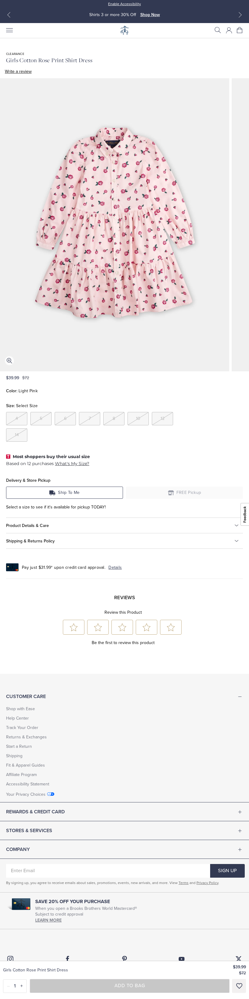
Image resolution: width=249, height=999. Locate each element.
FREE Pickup (188, 492)
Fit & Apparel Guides (25, 765)
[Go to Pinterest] (124, 959)
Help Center (17, 718)
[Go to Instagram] (10, 959)
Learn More (48, 920)
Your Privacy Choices (26, 794)
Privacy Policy (207, 883)
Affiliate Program (21, 774)
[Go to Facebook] (67, 959)
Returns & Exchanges (26, 737)
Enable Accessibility (124, 4)
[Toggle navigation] (9, 30)
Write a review (18, 71)
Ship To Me (69, 492)
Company (18, 849)
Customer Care (26, 697)
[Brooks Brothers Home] (124, 30)
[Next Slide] (240, 14)
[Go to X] (239, 959)
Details (115, 567)
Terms (184, 883)
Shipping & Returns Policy (30, 541)
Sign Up (227, 871)
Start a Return (19, 746)
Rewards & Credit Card (35, 812)
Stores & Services (29, 831)
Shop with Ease (20, 708)
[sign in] (229, 30)
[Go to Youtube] (182, 959)
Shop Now (150, 14)
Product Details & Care (27, 525)
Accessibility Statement (27, 784)
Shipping (14, 755)
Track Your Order (22, 727)
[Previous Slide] (9, 14)
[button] (218, 30)
